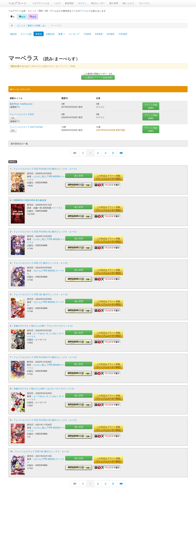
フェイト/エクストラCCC (22, 114)
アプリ (83, 10)
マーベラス (57, 207)
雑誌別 (13, 33)
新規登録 (69, 3)
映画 (23, 16)
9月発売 (110, 33)
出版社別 (50, 33)
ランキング (74, 33)
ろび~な (37, 270)
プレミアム (144, 3)
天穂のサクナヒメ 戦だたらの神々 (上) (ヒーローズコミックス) (43, 388)
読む (13, 117)
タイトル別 (26, 33)
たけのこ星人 (39, 176)
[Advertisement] (98, 46)
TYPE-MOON (53, 176)
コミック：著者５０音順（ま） (32, 25)
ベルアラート (17, 3)
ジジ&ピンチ (55, 333)
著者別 (38, 33)
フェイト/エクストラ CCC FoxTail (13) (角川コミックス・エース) (45, 168)
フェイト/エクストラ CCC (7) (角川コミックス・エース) (40, 262)
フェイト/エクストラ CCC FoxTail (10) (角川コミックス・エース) (45, 419)
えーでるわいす (40, 333)
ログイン (82, 3)
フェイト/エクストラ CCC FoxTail (26, 126)
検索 (34, 16)
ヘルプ (57, 3)
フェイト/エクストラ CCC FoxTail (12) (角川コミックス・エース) (45, 231)
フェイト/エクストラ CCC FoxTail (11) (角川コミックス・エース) (45, 357)
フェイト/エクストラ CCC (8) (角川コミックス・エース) (40, 294)
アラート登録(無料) (150, 106)
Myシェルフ (128, 3)
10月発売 (122, 33)
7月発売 (87, 33)
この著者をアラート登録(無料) (98, 77)
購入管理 (113, 3)
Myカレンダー (98, 3)
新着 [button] (60, 33)
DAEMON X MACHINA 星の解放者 (29, 200)
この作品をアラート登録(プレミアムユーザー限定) (108, 177)
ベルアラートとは (40, 3)
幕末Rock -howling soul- (21, 103)
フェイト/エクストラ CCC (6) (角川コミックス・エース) (42, 451)
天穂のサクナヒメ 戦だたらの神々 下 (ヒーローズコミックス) (43, 325)
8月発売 (99, 33)
